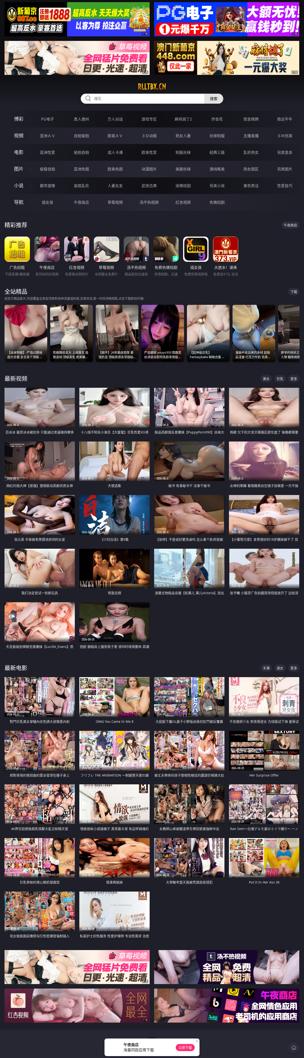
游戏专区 (149, 119)
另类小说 (217, 185)
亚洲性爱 (47, 152)
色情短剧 (217, 202)
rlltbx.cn (152, 86)
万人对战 (115, 119)
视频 (19, 135)
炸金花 (217, 119)
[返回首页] (293, 1047)
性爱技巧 (284, 185)
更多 (293, 378)
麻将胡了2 (183, 119)
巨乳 (280, 378)
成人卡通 (115, 152)
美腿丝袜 (183, 169)
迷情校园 (183, 185)
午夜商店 (81, 202)
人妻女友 (115, 185)
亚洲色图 (81, 169)
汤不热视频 (149, 202)
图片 (19, 169)
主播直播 (251, 135)
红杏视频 (183, 202)
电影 (19, 152)
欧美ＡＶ (115, 135)
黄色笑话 (251, 185)
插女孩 (47, 202)
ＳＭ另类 (284, 135)
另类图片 (284, 169)
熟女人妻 (183, 135)
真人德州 (81, 119)
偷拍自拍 (81, 152)
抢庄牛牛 (284, 119)
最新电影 (16, 668)
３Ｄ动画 (149, 135)
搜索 (214, 98)
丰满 (266, 668)
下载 (293, 291)
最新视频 (16, 378)
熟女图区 (251, 169)
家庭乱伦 (81, 185)
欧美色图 (115, 169)
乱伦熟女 (251, 152)
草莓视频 (115, 202)
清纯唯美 (217, 169)
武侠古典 (149, 185)
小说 (19, 185)
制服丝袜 (183, 152)
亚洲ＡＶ (47, 135)
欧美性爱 (149, 152)
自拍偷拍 (81, 135)
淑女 (280, 668)
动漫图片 (149, 169)
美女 (266, 378)
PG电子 (47, 119)
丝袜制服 (217, 135)
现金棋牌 (251, 119)
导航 (19, 202)
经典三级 (217, 152)
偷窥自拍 (47, 169)
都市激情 (47, 185)
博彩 (19, 119)
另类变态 (284, 152)
